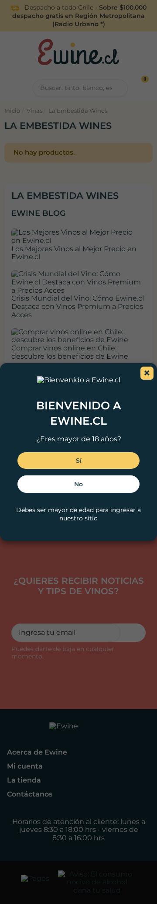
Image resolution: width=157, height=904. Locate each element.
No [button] (78, 484)
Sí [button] (79, 460)
